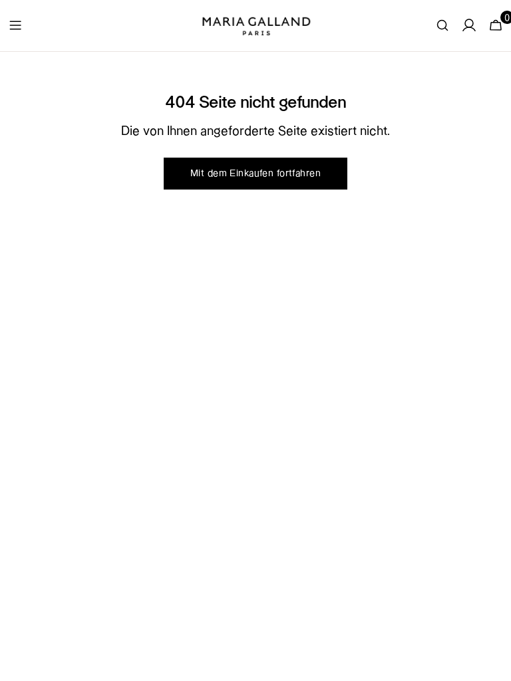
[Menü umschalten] (15, 25)
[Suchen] (442, 25)
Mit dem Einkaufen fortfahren (255, 173)
